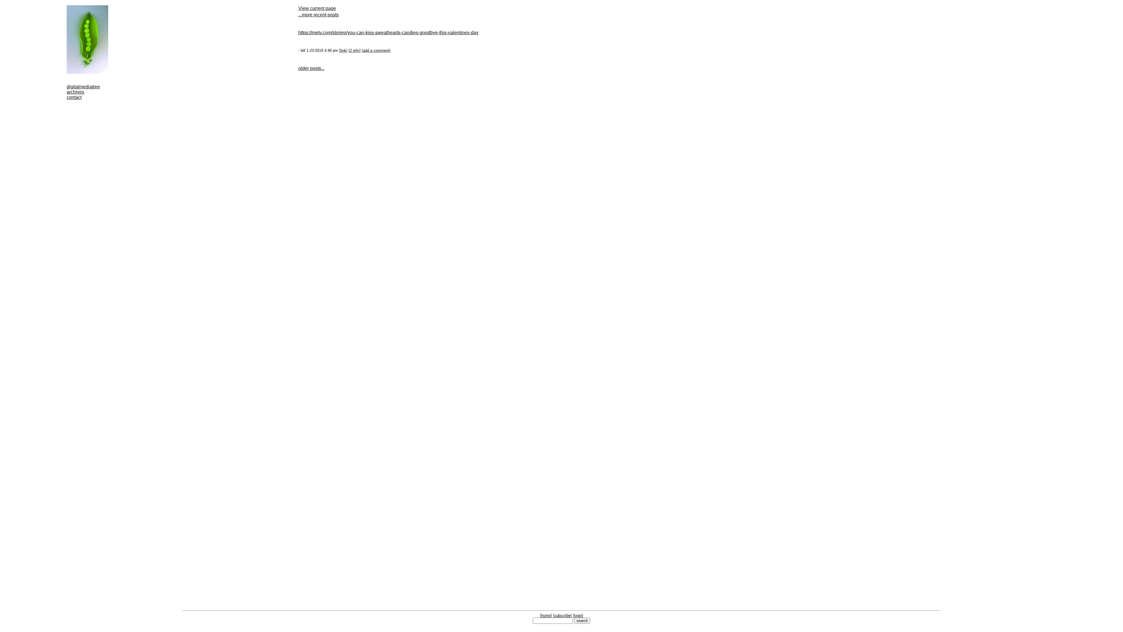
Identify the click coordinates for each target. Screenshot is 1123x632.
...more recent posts (318, 14)
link (343, 50)
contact (74, 97)
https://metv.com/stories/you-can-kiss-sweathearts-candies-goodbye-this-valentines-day (388, 32)
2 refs (354, 50)
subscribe (562, 615)
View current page (317, 8)
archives (75, 92)
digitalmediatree (83, 86)
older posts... (311, 68)
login (578, 615)
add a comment (376, 50)
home (546, 615)
